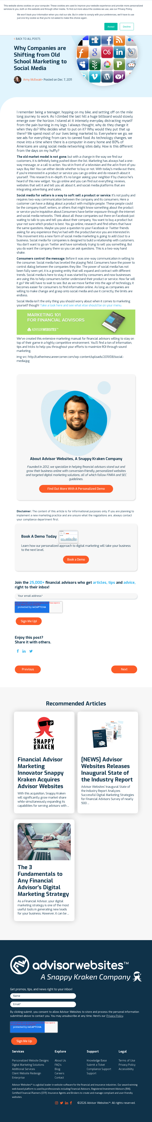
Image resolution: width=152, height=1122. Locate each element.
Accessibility (126, 1069)
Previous (28, 669)
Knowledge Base (97, 1060)
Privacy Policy (114, 1016)
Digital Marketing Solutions (28, 1065)
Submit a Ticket (96, 1065)
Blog (57, 1069)
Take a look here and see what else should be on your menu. (81, 305)
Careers (59, 1073)
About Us (60, 1060)
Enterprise (18, 1077)
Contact (59, 1077)
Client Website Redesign (26, 1073)
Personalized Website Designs (30, 1060)
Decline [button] (127, 26)
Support (91, 1073)
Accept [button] (111, 26)
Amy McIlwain (32, 80)
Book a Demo (76, 559)
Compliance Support (99, 1069)
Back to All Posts (28, 39)
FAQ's (58, 1065)
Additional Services (23, 1069)
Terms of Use (127, 1060)
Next (124, 669)
